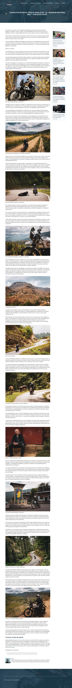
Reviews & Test (24, 3)
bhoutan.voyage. (11, 647)
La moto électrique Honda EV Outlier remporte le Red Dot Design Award (59, 116)
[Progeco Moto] (9, 3)
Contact (63, 3)
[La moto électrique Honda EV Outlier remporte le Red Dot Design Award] (59, 112)
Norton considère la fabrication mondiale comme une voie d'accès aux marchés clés (22, 652)
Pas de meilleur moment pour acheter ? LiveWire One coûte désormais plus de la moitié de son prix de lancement (59, 79)
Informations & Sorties (35, 3)
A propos (57, 3)
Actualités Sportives (48, 3)
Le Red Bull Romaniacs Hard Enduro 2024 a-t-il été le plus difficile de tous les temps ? (22, 654)
